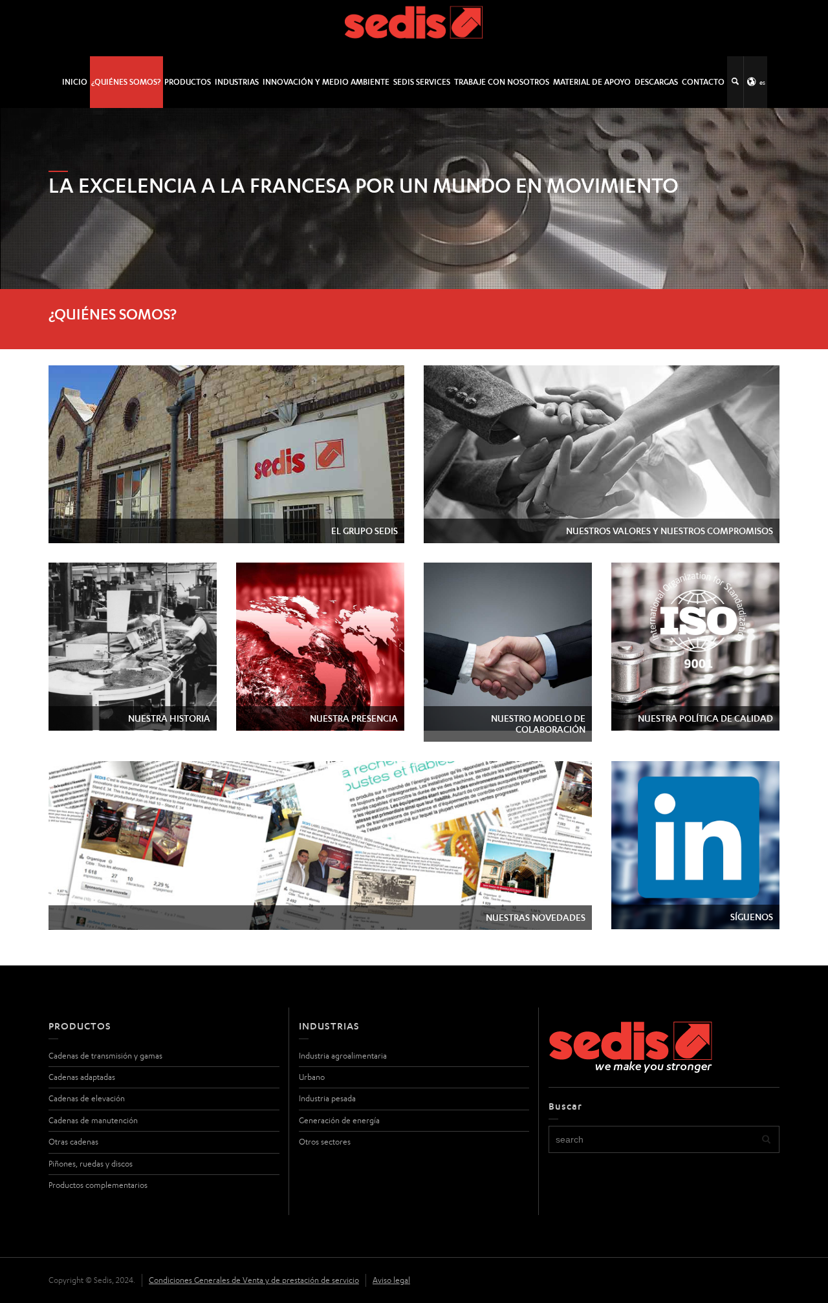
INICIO (74, 82)
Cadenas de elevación (87, 1098)
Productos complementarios (98, 1185)
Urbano (312, 1077)
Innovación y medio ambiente (326, 82)
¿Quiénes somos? (125, 82)
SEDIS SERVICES (421, 82)
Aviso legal (391, 1280)
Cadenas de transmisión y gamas (105, 1056)
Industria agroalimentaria (343, 1056)
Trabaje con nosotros (501, 82)
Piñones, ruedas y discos (91, 1163)
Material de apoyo (592, 82)
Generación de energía (339, 1120)
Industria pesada (327, 1098)
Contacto (703, 82)
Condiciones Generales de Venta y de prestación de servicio (254, 1280)
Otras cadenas (73, 1142)
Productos (187, 82)
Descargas (656, 82)
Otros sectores (325, 1142)
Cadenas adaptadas (82, 1077)
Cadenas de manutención (93, 1120)
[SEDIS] (414, 27)
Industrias (237, 82)
